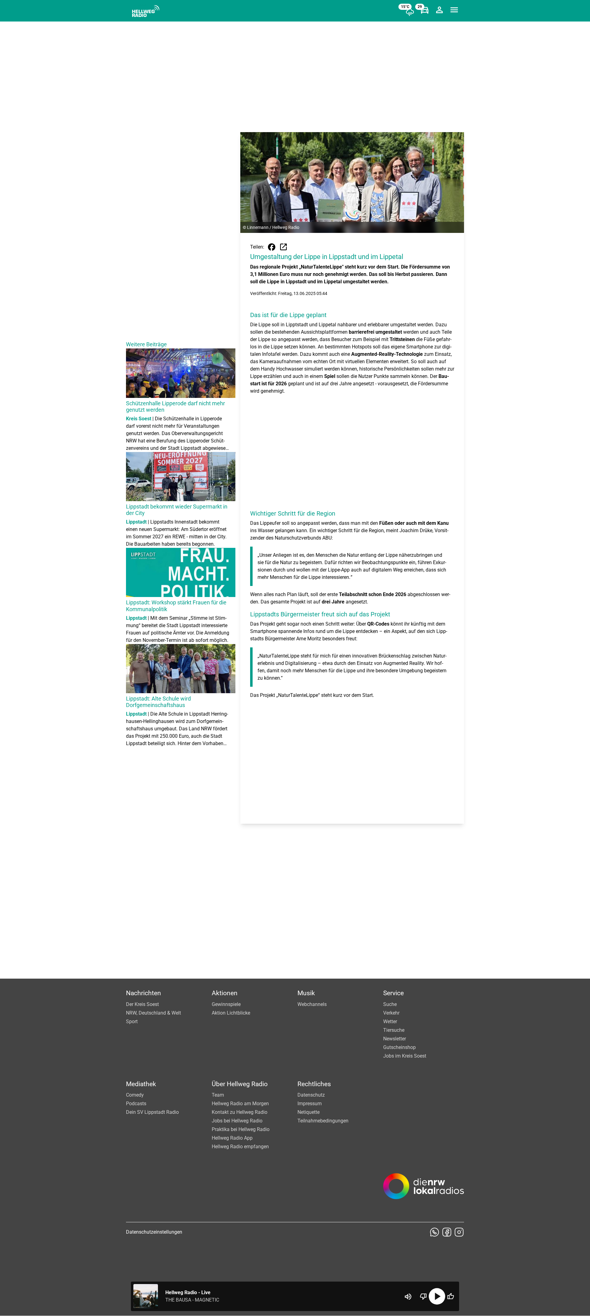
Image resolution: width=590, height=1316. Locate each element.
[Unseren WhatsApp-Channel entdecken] (434, 1232)
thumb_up (450, 1296)
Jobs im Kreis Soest (404, 1056)
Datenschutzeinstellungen (154, 1232)
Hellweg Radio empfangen (240, 1146)
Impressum (309, 1103)
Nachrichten (143, 993)
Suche (390, 1004)
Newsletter (394, 1039)
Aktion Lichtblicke (231, 1013)
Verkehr (391, 1013)
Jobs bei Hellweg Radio (237, 1121)
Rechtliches (314, 1084)
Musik (306, 993)
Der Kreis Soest (142, 1004)
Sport (132, 1021)
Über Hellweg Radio (240, 1084)
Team (218, 1095)
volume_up (408, 1296)
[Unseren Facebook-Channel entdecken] (447, 1232)
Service (393, 993)
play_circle (437, 1296)
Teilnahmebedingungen (322, 1121)
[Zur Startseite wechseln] (145, 11)
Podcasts (136, 1103)
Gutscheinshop (399, 1047)
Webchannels (312, 1004)
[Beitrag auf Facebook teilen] (271, 247)
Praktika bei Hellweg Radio (240, 1129)
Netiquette (308, 1112)
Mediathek (141, 1084)
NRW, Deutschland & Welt (153, 1013)
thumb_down (423, 1296)
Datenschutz (311, 1095)
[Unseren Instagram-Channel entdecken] (459, 1232)
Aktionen (225, 993)
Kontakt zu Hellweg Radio (239, 1112)
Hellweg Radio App (232, 1138)
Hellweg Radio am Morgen (240, 1103)
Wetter (390, 1021)
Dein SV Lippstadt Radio (152, 1112)
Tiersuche (393, 1030)
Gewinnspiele (226, 1004)
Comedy (135, 1095)
